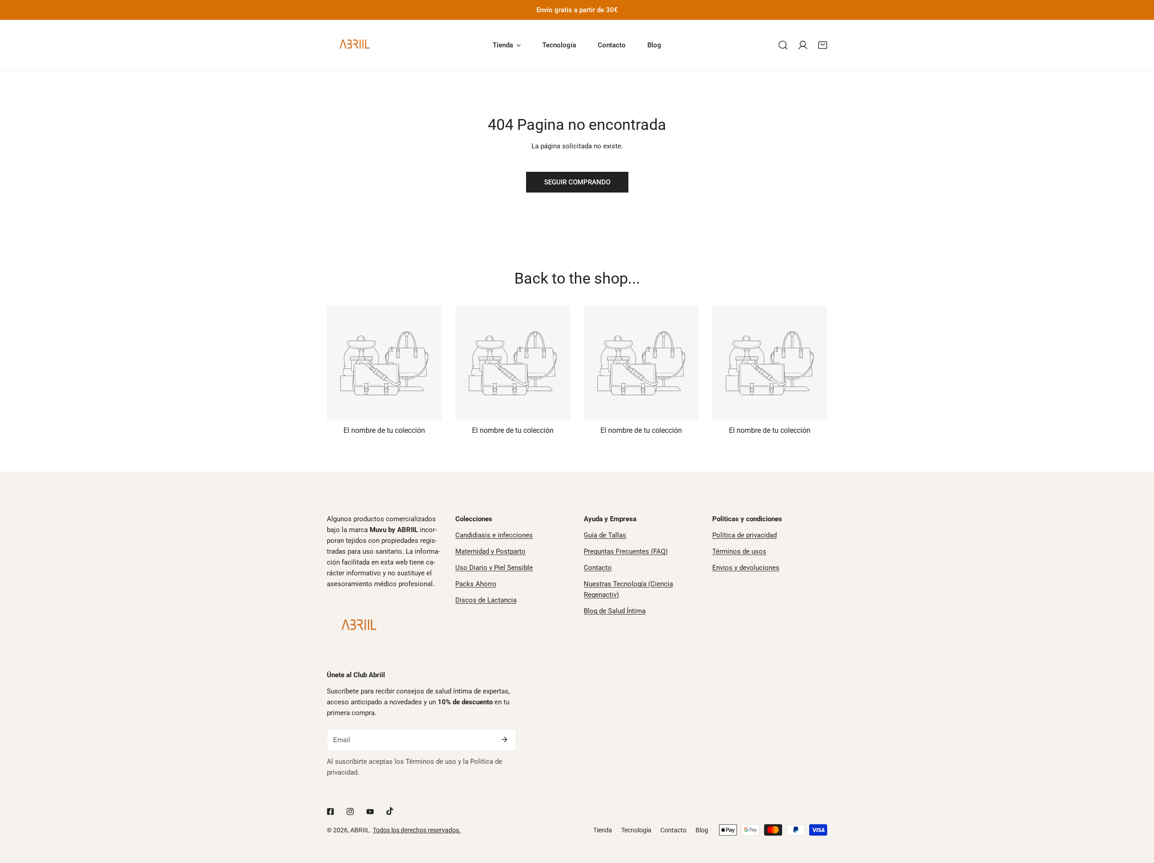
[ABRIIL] (356, 45)
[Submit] (504, 739)
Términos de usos (739, 551)
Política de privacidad (744, 535)
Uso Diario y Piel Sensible (494, 568)
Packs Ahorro (475, 584)
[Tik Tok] (390, 811)
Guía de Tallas (605, 535)
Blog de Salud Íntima (615, 611)
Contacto (598, 568)
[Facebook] (330, 811)
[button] (823, 45)
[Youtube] (370, 811)
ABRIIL (360, 830)
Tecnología (636, 830)
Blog (702, 830)
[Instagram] (350, 811)
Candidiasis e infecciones (494, 535)
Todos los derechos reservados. (417, 830)
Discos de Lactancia (486, 600)
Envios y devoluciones (745, 568)
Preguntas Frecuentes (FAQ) (626, 551)
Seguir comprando (577, 182)
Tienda (602, 830)
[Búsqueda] (783, 45)
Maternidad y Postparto (490, 551)
